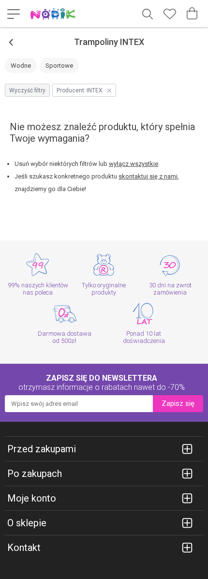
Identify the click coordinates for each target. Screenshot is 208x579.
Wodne (21, 65)
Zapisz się (178, 403)
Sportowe (59, 65)
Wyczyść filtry (27, 90)
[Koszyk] (192, 13)
